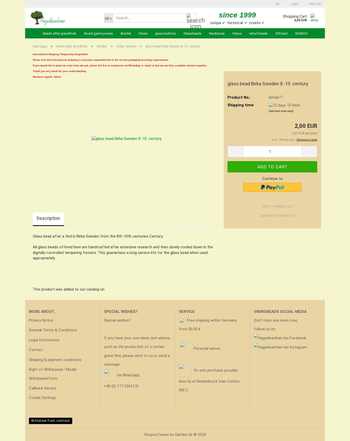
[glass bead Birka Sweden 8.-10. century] (126, 138)
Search (301, 33)
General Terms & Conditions (53, 330)
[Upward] (336, 433)
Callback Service (42, 388)
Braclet (126, 33)
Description (48, 218)
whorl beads (258, 33)
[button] (276, 4)
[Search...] (191, 18)
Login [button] (293, 4)
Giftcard (281, 33)
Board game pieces (98, 33)
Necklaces (217, 33)
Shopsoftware (156, 434)
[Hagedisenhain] (62, 18)
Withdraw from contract (50, 421)
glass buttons (165, 33)
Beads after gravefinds (59, 33)
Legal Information (44, 340)
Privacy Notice (41, 320)
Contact (36, 349)
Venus (237, 33)
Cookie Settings (42, 397)
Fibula (143, 33)
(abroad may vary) (281, 111)
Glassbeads (192, 33)
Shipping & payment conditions (55, 359)
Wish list (314, 4)
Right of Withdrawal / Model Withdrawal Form (52, 374)
